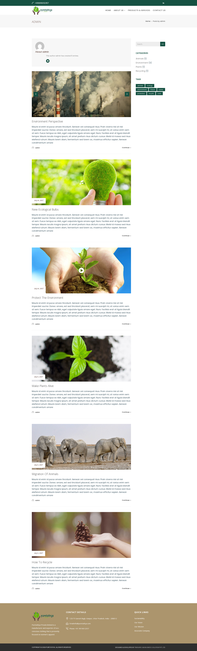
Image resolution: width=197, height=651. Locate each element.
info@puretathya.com (82, 623)
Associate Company (142, 631)
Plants (139, 66)
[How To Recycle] (81, 535)
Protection (141, 93)
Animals (140, 58)
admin (37, 148)
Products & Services (139, 10)
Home (108, 10)
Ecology (149, 86)
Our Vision (138, 622)
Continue (125, 148)
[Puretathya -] (42, 10)
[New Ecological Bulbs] (81, 182)
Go (163, 44)
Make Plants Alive (43, 386)
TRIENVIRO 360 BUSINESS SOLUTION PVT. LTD (150, 647)
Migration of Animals (45, 474)
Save (159, 93)
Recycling (140, 71)
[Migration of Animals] (81, 447)
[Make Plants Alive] (81, 359)
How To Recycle (42, 562)
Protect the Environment (47, 298)
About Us (119, 10)
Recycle (151, 93)
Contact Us (159, 10)
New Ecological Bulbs (45, 209)
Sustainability (139, 618)
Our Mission (139, 626)
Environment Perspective (47, 121)
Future (152, 90)
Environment (142, 62)
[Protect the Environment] (81, 270)
